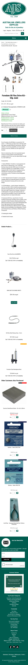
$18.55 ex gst (14, 528)
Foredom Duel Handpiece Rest (14, 369)
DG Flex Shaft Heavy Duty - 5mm (14, 333)
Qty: (2, 130)
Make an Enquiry (14, 135)
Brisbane (11, 654)
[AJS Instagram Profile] (14, 646)
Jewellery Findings (14, 604)
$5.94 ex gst (14, 490)
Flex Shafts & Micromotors (11, 42)
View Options (14, 302)
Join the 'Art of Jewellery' (14, 614)
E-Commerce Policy (14, 622)
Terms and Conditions (14, 621)
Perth (22, 654)
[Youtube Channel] (17, 646)
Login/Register (14, 626)
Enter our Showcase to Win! (14, 616)
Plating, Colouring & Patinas (14, 599)
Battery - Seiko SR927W (14, 485)
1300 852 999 (16, 639)
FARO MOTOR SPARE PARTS (14, 290)
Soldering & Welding (14, 601)
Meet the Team (14, 612)
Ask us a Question (14, 637)
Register (9, 30)
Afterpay (15, 627)
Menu (14, 38)
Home (2, 42)
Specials (14, 605)
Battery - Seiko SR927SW (14, 447)
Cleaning (14, 602)
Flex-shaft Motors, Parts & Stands (8, 44)
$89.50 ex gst (14, 414)
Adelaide (5, 654)
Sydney (14, 656)
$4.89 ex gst (14, 452)
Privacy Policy (14, 624)
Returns (14, 634)
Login (4, 30)
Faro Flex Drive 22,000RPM (14, 254)
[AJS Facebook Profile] (10, 646)
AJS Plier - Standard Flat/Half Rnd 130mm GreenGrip (14, 524)
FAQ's (14, 636)
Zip (11, 627)
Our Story (14, 611)
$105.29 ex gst (14, 413)
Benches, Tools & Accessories (14, 598)
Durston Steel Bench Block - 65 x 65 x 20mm (14, 408)
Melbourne (17, 654)
